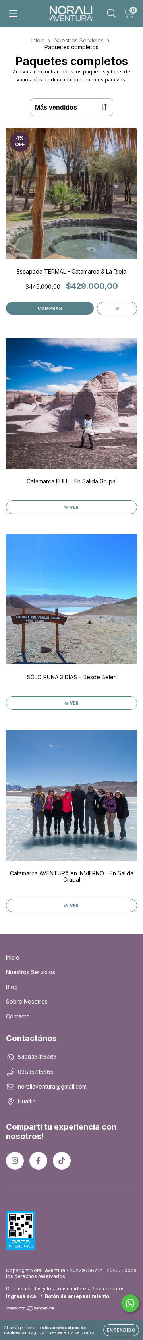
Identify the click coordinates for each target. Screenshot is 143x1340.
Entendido (121, 1330)
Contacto (18, 1016)
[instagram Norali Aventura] (15, 1161)
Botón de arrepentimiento (77, 1296)
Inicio (38, 40)
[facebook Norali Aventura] (38, 1161)
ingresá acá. (22, 1296)
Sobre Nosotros (27, 1001)
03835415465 (36, 1071)
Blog (12, 986)
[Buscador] (112, 13)
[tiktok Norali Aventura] (62, 1161)
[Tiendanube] (31, 1309)
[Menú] (13, 13)
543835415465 (37, 1057)
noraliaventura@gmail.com (52, 1086)
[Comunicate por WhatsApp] (130, 1303)
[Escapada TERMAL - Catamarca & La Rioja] (117, 308)
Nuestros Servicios (79, 40)
